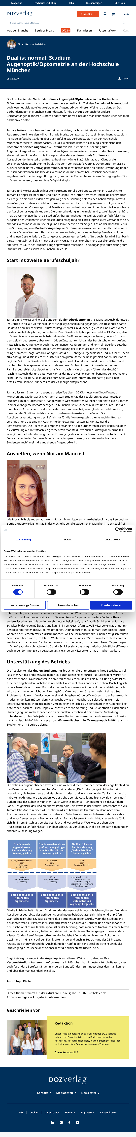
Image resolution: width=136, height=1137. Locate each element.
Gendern (70, 1112)
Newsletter (88, 1093)
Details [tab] (68, 539)
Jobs (71, 2)
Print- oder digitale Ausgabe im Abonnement (37, 997)
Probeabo (86, 13)
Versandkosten (108, 1112)
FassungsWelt (107, 30)
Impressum (87, 1112)
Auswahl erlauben (68, 605)
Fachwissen (84, 30)
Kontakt (42, 1093)
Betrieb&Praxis (44, 30)
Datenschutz (52, 1112)
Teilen (126, 78)
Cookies (34, 1112)
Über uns (119, 2)
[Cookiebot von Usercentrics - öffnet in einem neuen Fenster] (117, 529)
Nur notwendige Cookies (24, 605)
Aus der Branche (17, 30)
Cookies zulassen (111, 605)
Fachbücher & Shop (45, 2)
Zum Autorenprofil (65, 1052)
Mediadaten (64, 1093)
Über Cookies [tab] (112, 539)
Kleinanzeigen (94, 2)
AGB (21, 1112)
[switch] (51, 592)
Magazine (16, 2)
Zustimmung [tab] (23, 539)
